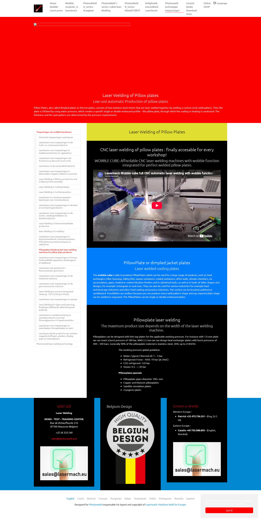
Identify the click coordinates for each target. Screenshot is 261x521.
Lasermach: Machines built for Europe (165, 504)
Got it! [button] (229, 510)
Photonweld (96, 504)
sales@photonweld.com (64, 438)
